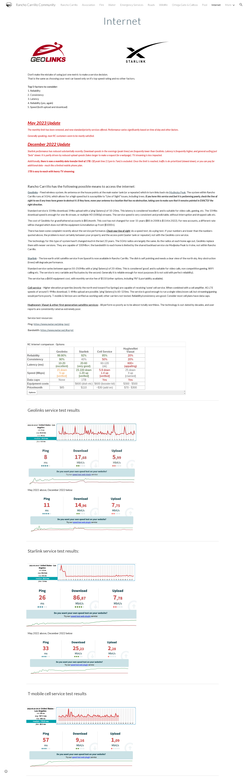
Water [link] (112, 4)
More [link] (228, 4)
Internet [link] (216, 4)
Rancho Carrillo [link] (69, 4)
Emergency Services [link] (131, 4)
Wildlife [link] (163, 4)
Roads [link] (151, 4)
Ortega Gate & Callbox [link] (185, 4)
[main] (122, 21)
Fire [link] (101, 4)
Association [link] (88, 4)
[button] (241, 5)
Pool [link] (204, 4)
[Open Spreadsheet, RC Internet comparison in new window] (179, 346)
